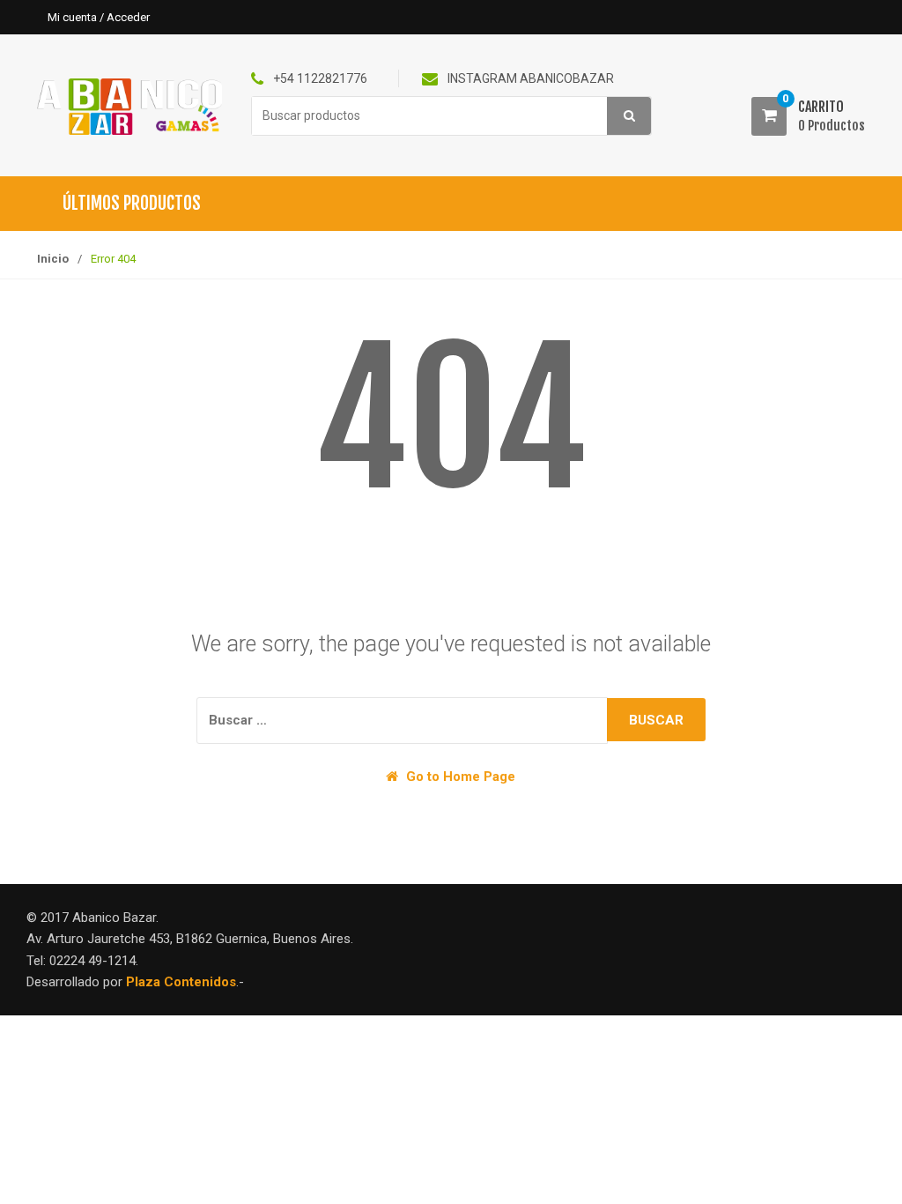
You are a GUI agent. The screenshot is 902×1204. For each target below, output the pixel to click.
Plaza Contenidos (181, 982)
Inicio (53, 258)
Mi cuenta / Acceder (99, 17)
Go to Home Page (459, 776)
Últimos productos (132, 203)
